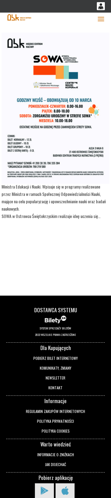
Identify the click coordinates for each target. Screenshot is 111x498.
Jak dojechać (55, 464)
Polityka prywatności (55, 421)
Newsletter (55, 377)
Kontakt (55, 387)
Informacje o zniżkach (55, 454)
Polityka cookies (56, 431)
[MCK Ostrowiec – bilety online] (19, 17)
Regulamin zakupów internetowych (55, 411)
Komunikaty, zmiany (55, 368)
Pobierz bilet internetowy (55, 358)
